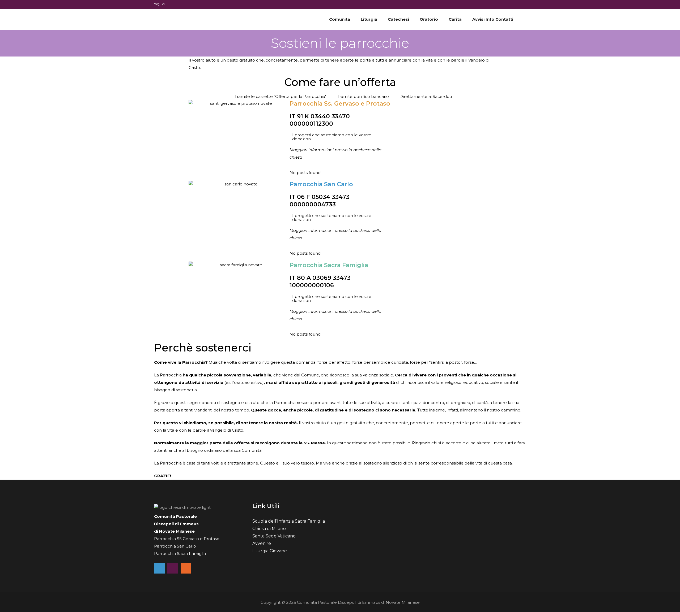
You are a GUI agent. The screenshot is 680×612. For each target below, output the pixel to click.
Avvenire (261, 543)
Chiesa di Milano (269, 528)
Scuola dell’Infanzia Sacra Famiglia (288, 521)
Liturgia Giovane (269, 550)
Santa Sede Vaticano (274, 536)
